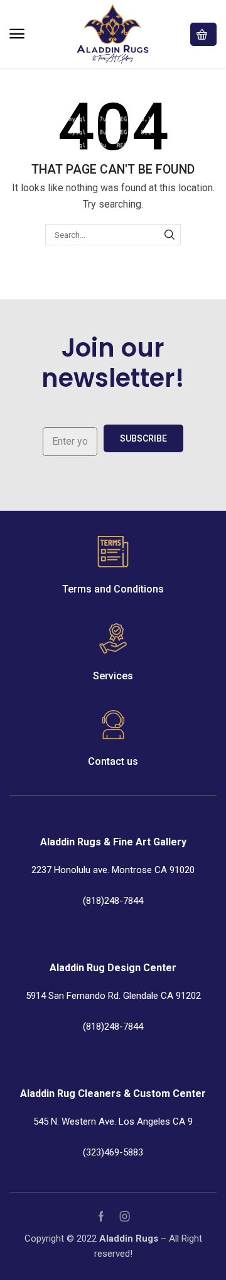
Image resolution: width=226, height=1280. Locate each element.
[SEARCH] (169, 234)
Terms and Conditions (113, 589)
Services (113, 676)
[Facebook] (101, 1216)
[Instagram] (125, 1216)
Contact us (113, 761)
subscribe (143, 438)
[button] (16, 34)
